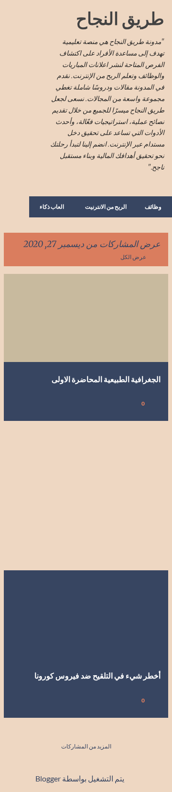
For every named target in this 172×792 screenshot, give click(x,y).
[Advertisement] (86, 496)
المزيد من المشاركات (86, 746)
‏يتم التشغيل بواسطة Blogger (80, 778)
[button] (17, 403)
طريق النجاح (120, 18)
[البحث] (36, 19)
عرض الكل (133, 256)
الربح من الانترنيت (106, 206)
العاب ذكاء (52, 206)
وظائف (153, 206)
